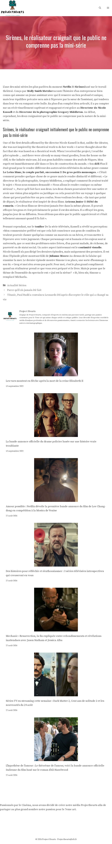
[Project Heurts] (12, 7)
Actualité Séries (16, 285)
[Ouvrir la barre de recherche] (100, 8)
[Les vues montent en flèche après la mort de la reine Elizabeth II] (56, 374)
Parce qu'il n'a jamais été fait (24, 290)
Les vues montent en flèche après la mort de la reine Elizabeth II (44, 381)
